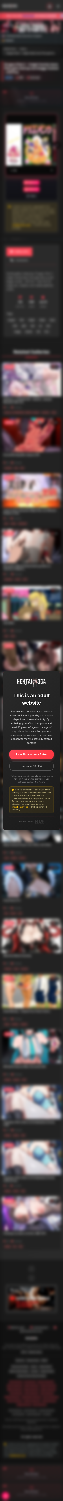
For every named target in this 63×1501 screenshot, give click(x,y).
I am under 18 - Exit (32, 766)
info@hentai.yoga (20, 807)
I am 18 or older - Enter (31, 754)
